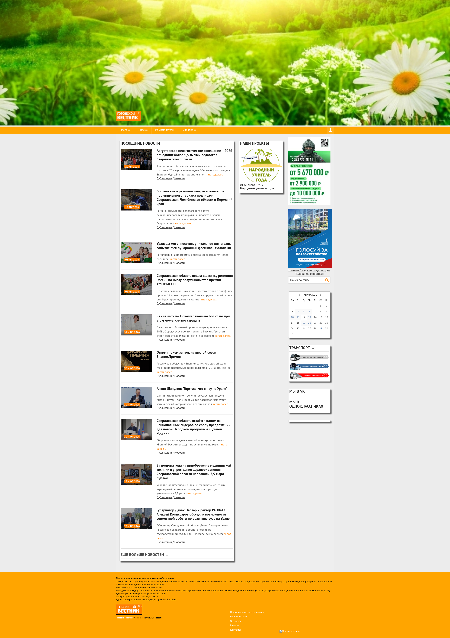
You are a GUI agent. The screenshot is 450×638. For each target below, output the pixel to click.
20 (309, 323)
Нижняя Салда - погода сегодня (309, 270)
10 (292, 317)
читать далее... (214, 175)
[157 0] (261, 165)
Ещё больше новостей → (145, 555)
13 (309, 317)
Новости (179, 178)
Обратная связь (239, 616)
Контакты (235, 629)
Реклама (234, 625)
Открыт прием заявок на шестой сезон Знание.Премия (186, 354)
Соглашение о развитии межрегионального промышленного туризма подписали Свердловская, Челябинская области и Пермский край (194, 197)
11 (298, 317)
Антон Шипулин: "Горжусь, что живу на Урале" (192, 389)
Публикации (164, 178)
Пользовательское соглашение (247, 612)
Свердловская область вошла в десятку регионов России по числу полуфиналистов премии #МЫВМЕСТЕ (195, 280)
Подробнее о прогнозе (309, 273)
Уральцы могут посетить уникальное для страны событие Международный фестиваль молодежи (194, 246)
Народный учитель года (257, 189)
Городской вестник (124, 618)
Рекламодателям (165, 130)
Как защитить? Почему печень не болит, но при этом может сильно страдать (193, 318)
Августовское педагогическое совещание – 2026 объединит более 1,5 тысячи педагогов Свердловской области (194, 155)
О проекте (236, 621)
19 (304, 323)
